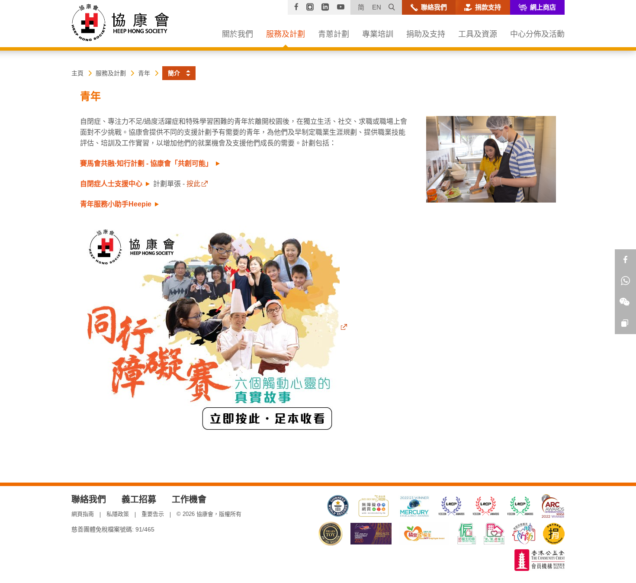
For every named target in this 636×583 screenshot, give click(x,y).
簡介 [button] (174, 73)
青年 (144, 73)
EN (376, 7)
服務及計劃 (111, 73)
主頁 (77, 73)
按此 (193, 183)
